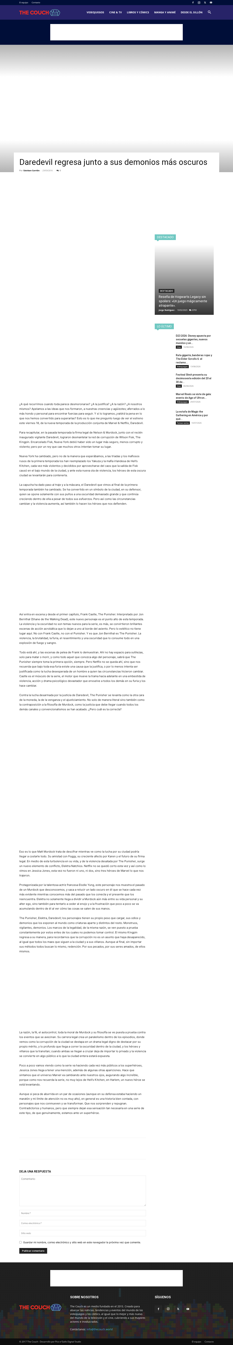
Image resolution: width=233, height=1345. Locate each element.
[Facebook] (193, 2)
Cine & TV (115, 12)
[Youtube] (211, 2)
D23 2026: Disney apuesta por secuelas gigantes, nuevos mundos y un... (193, 339)
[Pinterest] (39, 184)
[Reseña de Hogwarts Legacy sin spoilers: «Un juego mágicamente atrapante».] (184, 280)
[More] (56, 184)
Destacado (166, 291)
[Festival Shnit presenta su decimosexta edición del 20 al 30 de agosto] (164, 379)
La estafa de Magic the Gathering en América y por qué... (192, 415)
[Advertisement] (116, 32)
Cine (179, 347)
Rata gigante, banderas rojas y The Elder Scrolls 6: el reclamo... (194, 359)
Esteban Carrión (31, 170)
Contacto (36, 2)
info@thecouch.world (100, 1329)
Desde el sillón (191, 12)
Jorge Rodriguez (166, 310)
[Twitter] (205, 2)
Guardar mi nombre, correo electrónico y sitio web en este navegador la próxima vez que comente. (82, 1242)
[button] (209, 12)
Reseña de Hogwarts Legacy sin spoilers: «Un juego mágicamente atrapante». (183, 301)
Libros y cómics (138, 12)
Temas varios (183, 423)
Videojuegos (95, 12)
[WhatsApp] (48, 184)
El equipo (23, 2)
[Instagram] (199, 2)
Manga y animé (165, 12)
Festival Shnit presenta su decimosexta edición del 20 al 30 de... (193, 378)
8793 (194, 310)
